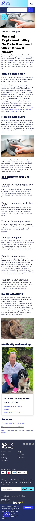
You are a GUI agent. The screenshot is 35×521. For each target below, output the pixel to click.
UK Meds (20, 455)
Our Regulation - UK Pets (11, 412)
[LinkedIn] (27, 444)
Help (3, 455)
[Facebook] (30, 444)
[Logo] (5, 3)
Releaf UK (20, 458)
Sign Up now (27, 489)
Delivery (4, 458)
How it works (6, 452)
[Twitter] (24, 444)
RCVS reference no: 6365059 (12, 406)
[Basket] (31, 3)
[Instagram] (33, 444)
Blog (19, 452)
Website (6, 409)
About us (4, 461)
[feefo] (18, 502)
